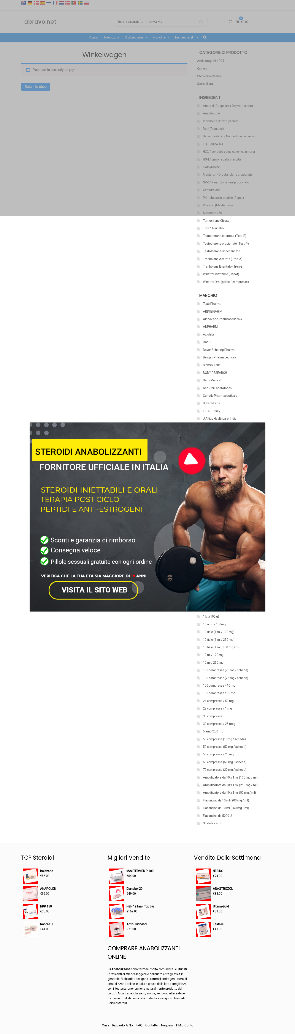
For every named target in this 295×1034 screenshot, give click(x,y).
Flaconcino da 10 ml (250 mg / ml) (226, 808)
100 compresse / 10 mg (219, 685)
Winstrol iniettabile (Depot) (221, 274)
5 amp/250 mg (213, 731)
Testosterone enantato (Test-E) (224, 236)
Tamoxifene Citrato (216, 220)
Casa (105, 1025)
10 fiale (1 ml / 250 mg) (219, 639)
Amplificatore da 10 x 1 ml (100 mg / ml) (230, 777)
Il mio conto (184, 1025)
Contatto (151, 1025)
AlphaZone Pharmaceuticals (222, 319)
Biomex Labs (211, 365)
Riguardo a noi (122, 1025)
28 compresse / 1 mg (217, 708)
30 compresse (212, 716)
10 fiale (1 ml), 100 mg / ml (221, 647)
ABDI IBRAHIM (212, 311)
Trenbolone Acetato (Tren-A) (223, 259)
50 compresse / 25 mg (218, 754)
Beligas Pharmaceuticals (220, 357)
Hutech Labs (211, 403)
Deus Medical (212, 380)
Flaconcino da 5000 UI (217, 815)
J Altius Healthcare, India (219, 418)
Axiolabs (209, 334)
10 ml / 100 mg (213, 655)
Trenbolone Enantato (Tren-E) (223, 266)
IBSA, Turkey (211, 411)
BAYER (208, 342)
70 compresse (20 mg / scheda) (224, 769)
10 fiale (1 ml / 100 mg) (219, 632)
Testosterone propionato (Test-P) (226, 243)
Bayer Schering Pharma (219, 350)
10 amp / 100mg (214, 624)
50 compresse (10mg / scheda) (224, 739)
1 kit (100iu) (211, 616)
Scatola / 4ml (212, 823)
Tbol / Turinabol (213, 228)
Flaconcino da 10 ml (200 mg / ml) (226, 800)
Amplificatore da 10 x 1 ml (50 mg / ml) (229, 792)
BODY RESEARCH (215, 372)
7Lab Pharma (212, 303)
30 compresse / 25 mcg (219, 724)
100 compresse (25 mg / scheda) (225, 678)
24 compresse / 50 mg (218, 701)
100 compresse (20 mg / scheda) (225, 670)
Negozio (167, 1025)
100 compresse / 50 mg (219, 693)
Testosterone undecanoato (221, 251)
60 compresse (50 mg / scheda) (224, 762)
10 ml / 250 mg (213, 662)
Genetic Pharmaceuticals (220, 395)
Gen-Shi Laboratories (217, 388)
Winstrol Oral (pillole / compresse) (226, 282)
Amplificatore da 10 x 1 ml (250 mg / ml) (230, 785)
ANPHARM (210, 326)
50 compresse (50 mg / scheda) (224, 746)
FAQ (139, 1025)
